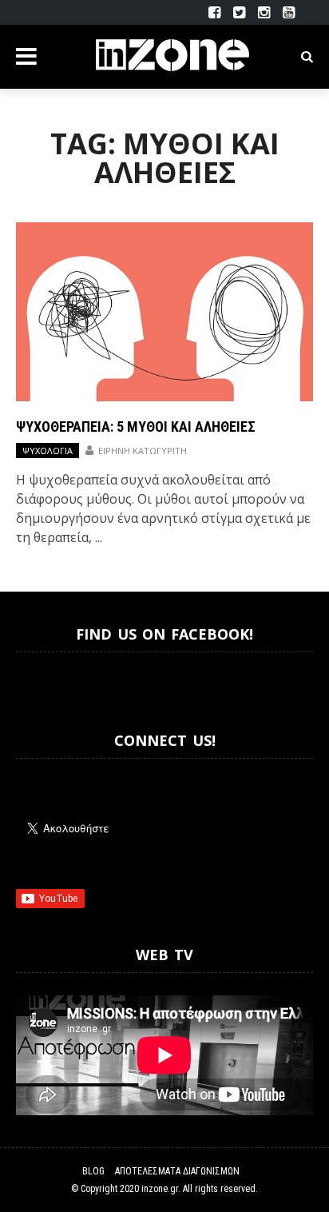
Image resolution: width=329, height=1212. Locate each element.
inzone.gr (159, 1188)
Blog (93, 1171)
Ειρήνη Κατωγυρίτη (142, 450)
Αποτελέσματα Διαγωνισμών (177, 1171)
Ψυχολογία (47, 450)
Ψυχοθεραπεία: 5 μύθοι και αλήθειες (136, 426)
